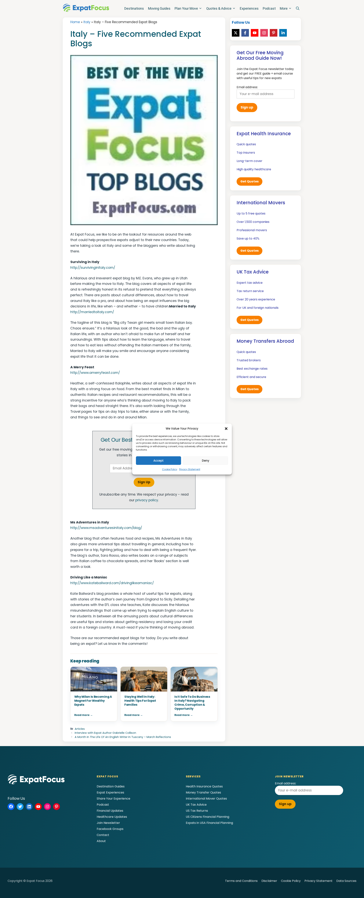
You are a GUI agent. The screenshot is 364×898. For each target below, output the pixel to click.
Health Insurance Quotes (204, 786)
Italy (86, 22)
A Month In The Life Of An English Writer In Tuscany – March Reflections (123, 737)
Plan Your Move (186, 8)
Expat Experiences (110, 792)
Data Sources (346, 881)
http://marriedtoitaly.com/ (92, 312)
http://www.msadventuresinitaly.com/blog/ (106, 528)
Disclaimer (269, 881)
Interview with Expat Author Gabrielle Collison (105, 733)
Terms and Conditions (241, 881)
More (284, 8)
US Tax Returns (197, 810)
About (101, 841)
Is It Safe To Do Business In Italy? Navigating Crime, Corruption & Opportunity (192, 703)
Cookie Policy (169, 469)
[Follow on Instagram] (264, 33)
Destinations (134, 8)
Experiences (249, 8)
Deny (205, 461)
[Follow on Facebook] (245, 33)
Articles (80, 729)
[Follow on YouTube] (254, 33)
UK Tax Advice (196, 804)
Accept (158, 461)
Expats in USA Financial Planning (209, 823)
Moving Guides (159, 8)
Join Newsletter (108, 823)
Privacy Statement (189, 469)
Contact (103, 835)
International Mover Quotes (206, 798)
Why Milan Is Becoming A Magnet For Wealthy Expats (93, 701)
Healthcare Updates (112, 817)
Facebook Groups (110, 829)
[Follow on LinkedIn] (283, 33)
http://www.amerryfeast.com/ (95, 372)
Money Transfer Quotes (203, 792)
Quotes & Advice (218, 8)
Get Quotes (249, 181)
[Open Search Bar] (297, 8)
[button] (226, 429)
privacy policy (146, 500)
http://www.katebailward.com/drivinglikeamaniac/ (112, 583)
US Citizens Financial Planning (207, 817)
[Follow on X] (235, 33)
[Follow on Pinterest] (273, 33)
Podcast (269, 8)
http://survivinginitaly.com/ (92, 267)
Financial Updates (110, 810)
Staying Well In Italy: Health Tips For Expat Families (140, 701)
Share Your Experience (113, 798)
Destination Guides (111, 786)
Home (75, 22)
